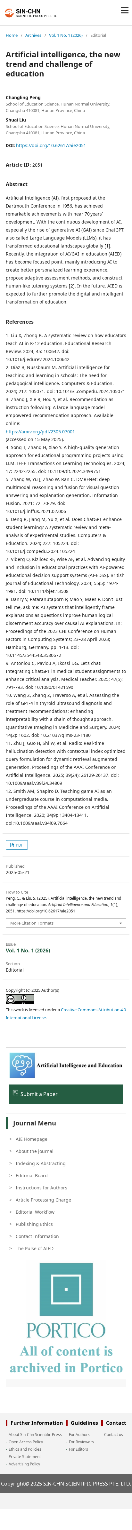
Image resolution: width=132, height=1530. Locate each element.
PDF (19, 845)
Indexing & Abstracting (41, 1163)
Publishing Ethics (34, 1224)
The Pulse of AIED (35, 1248)
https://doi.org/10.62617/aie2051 (51, 145)
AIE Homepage (31, 1139)
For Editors (78, 1449)
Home (12, 35)
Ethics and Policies (25, 1449)
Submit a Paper (39, 1094)
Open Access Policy (26, 1442)
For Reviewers (81, 1442)
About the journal (35, 1151)
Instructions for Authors (41, 1188)
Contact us (113, 1434)
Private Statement (25, 1456)
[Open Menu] (124, 10)
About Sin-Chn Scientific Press (35, 1434)
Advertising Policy (24, 1464)
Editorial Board (32, 1175)
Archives (33, 35)
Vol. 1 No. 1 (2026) (66, 35)
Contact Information (37, 1236)
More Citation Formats (32, 923)
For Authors (79, 1434)
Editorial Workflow (35, 1212)
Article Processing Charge (43, 1200)
